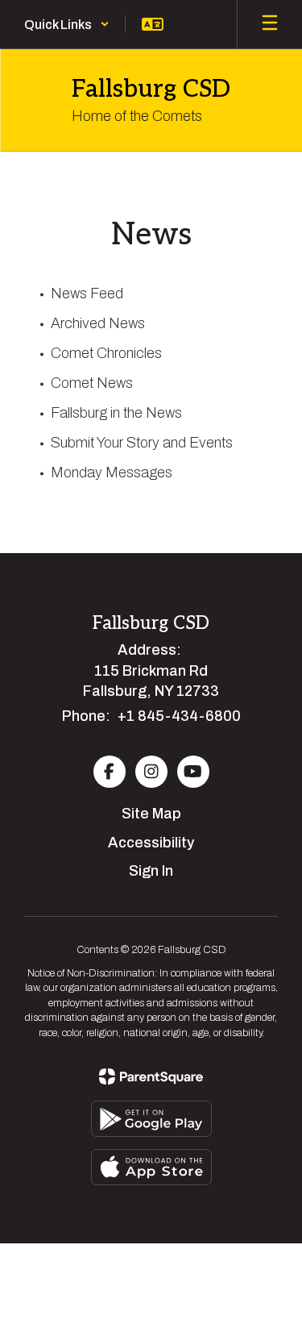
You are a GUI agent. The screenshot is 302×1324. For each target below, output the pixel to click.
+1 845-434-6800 (179, 716)
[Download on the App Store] (151, 1167)
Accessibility (151, 843)
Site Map (151, 814)
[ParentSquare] (151, 1076)
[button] (67, 24)
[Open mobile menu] (270, 24)
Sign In (151, 871)
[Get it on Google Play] (151, 1119)
